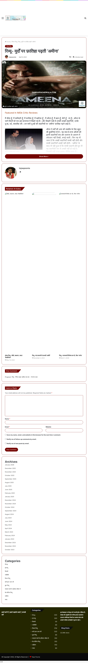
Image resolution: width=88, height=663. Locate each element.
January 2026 (9, 465)
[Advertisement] (54, 16)
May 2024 (8, 525)
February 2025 (10, 493)
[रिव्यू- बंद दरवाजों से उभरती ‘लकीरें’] (44, 273)
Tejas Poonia (36, 657)
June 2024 (8, 521)
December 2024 (10, 500)
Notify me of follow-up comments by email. (21, 439)
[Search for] (85, 18)
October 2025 (9, 475)
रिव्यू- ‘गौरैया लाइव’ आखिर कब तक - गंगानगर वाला (25, 377)
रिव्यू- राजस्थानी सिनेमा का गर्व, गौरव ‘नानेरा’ (70, 355)
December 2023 (10, 542)
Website (48, 427)
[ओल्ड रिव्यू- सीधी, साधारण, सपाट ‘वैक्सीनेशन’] (17, 273)
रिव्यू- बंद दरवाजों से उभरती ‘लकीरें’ (41, 355)
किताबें (6, 571)
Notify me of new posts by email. (18, 443)
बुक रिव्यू (7, 585)
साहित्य (6, 596)
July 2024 (8, 518)
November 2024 (10, 504)
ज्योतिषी (7, 575)
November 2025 (10, 472)
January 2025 (9, 496)
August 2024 (9, 514)
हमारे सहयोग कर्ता (15, 612)
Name (7, 419)
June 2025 (8, 489)
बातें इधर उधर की (9, 582)
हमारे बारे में (5, 612)
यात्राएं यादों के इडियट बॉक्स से (13, 589)
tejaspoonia (12, 57)
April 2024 (8, 528)
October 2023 (9, 549)
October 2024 (9, 507)
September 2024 (10, 511)
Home (8, 42)
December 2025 (10, 468)
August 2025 (9, 482)
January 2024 (9, 539)
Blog (6, 564)
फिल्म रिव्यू (14, 42)
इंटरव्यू (6, 568)
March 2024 (9, 532)
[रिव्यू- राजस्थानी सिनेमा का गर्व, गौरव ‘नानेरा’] (71, 273)
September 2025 (10, 479)
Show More (43, 156)
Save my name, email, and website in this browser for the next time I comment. (34, 435)
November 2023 (10, 546)
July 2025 (8, 486)
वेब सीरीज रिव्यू (8, 592)
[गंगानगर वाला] (15, 18)
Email (7, 427)
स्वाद (6, 599)
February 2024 (10, 535)
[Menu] (3, 18)
